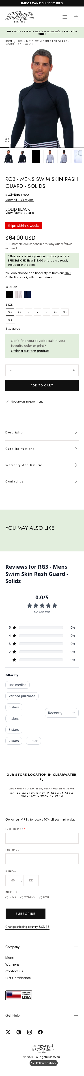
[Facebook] (40, 1032)
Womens (29, 897)
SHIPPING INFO (52, 3)
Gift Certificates (18, 978)
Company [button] (12, 947)
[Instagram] (29, 1032)
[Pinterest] (19, 1032)
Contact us (14, 481)
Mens (12, 897)
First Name (12, 849)
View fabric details (19, 212)
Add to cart (42, 385)
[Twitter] (8, 1032)
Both (46, 897)
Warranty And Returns (24, 465)
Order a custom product (30, 351)
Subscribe (25, 913)
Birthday (10, 871)
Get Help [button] (12, 1015)
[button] (64, 17)
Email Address (15, 829)
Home (9, 41)
